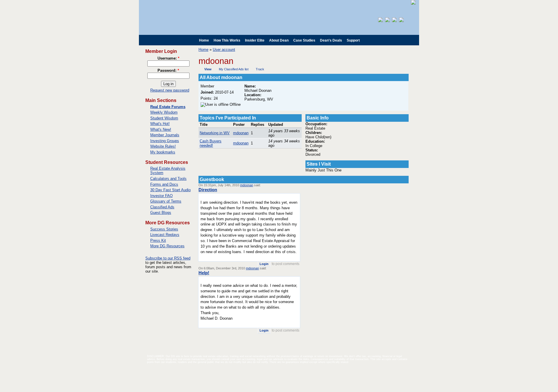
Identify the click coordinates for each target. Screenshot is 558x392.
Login (264, 264)
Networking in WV (215, 133)
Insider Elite (254, 40)
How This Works (227, 40)
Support (353, 40)
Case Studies (304, 40)
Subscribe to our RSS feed (167, 258)
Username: (168, 58)
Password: (168, 70)
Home (204, 40)
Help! (203, 272)
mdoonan (240, 133)
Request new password (169, 90)
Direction (207, 189)
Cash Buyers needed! (210, 143)
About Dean (279, 40)
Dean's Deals (331, 40)
